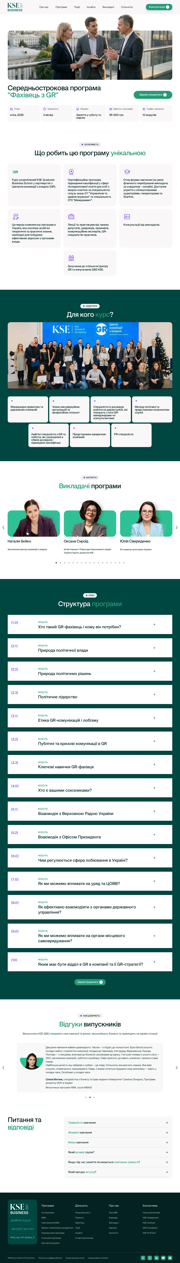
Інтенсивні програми (51, 1238)
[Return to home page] (15, 7)
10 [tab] (94, 563)
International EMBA (50, 1223)
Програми (61, 7)
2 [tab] (60, 563)
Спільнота (127, 7)
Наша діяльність (82, 1212)
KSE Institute (149, 1223)
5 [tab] (73, 563)
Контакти (113, 1233)
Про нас (44, 7)
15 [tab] (115, 563)
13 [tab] (107, 563)
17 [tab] (124, 563)
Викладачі (108, 7)
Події (77, 7)
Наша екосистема (151, 1212)
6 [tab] (77, 563)
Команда (113, 1217)
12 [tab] (103, 563)
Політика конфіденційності (50, 1258)
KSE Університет (151, 1217)
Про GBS (113, 1212)
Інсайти (91, 7)
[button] (159, 7)
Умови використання (75, 1258)
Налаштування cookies (98, 1258)
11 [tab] (98, 563)
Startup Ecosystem (50, 1243)
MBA (43, 1217)
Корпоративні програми (52, 1233)
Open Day (79, 1223)
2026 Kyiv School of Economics (21, 1258)
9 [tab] (90, 563)
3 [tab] (65, 563)
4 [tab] (69, 563)
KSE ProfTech (149, 1233)
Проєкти (79, 1217)
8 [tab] (86, 563)
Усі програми (47, 1212)
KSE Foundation (150, 1228)
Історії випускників (84, 1238)
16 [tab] (119, 563)
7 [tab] (81, 563)
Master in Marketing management (57, 1228)
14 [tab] (111, 563)
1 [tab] (56, 563)
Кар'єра (113, 1228)
